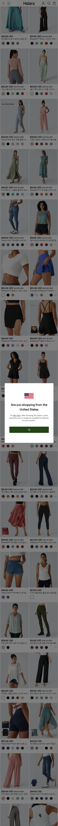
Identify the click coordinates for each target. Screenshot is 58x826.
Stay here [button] (17, 415)
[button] (29, 396)
